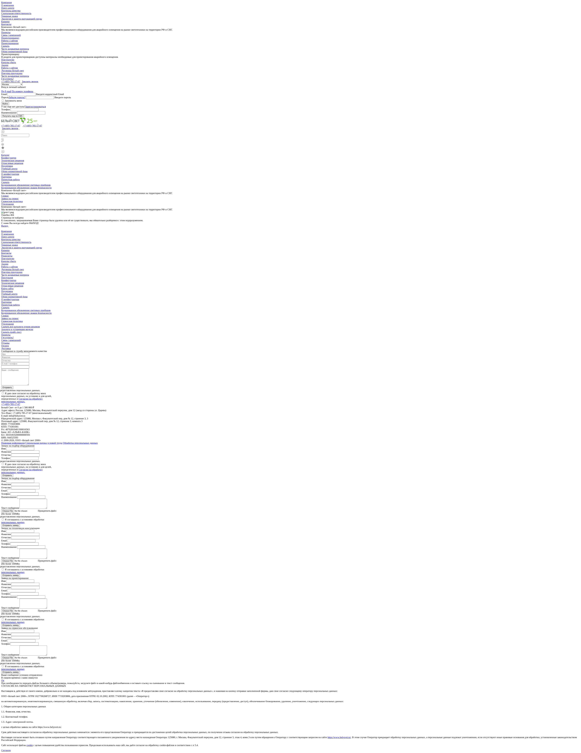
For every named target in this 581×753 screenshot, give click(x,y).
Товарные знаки (9, 16)
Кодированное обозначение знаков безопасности (26, 187)
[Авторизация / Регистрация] (290, 132)
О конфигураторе (10, 174)
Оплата (5, 345)
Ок (2, 680)
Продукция (7, 277)
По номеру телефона (22, 91)
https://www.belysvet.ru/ (339, 737)
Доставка (6, 348)
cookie (29, 745)
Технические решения (12, 160)
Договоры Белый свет (12, 70)
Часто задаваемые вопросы (15, 49)
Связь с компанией (11, 35)
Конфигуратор (8, 157)
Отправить (7, 387)
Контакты (6, 24)
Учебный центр (9, 168)
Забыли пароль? (17, 97)
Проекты (5, 32)
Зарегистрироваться (35, 106)
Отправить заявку (10, 525)
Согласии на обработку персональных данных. (22, 400)
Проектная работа (10, 179)
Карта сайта (7, 288)
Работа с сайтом (9, 40)
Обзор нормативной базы (14, 51)
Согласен (6, 750)
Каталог (5, 155)
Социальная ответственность (16, 13)
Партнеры (6, 177)
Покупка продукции (11, 73)
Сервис (5, 196)
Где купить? (7, 78)
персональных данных (13, 522)
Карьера (5, 21)
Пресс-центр (7, 8)
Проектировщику (10, 38)
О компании (7, 5)
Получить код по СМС (12, 116)
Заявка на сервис (10, 198)
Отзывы (5, 343)
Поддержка (7, 166)
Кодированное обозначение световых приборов (26, 185)
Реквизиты (6, 256)
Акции (4, 65)
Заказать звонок (30, 81)
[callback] (19, 128)
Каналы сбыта (8, 62)
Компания (6, 2)
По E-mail (6, 91)
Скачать (5, 46)
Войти (5, 104)
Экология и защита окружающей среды (21, 19)
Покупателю (7, 59)
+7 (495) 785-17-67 (10, 81)
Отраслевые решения (12, 163)
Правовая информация (13, 443)
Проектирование (10, 43)
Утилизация (7, 204)
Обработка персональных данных (80, 443)
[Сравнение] (290, 141)
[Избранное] (290, 148)
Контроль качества (10, 10)
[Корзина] (290, 144)
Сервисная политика (12, 201)
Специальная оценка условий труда (43, 443)
